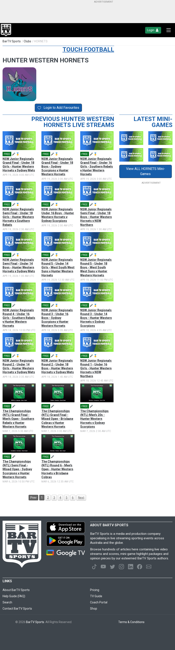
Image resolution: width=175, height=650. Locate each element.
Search (7, 602)
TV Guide (96, 596)
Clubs (27, 41)
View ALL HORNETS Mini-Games (145, 171)
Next (81, 497)
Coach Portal (98, 602)
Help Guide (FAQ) (14, 596)
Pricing (94, 590)
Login (151, 30)
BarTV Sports (12, 41)
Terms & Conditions (131, 622)
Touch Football (88, 49)
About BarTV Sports (16, 590)
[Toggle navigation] (168, 30)
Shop (93, 608)
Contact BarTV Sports (17, 608)
